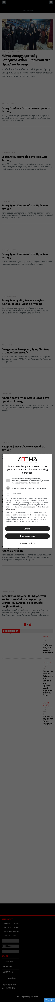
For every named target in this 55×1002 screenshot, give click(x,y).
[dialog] (27, 501)
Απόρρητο (49, 1000)
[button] (27, 494)
